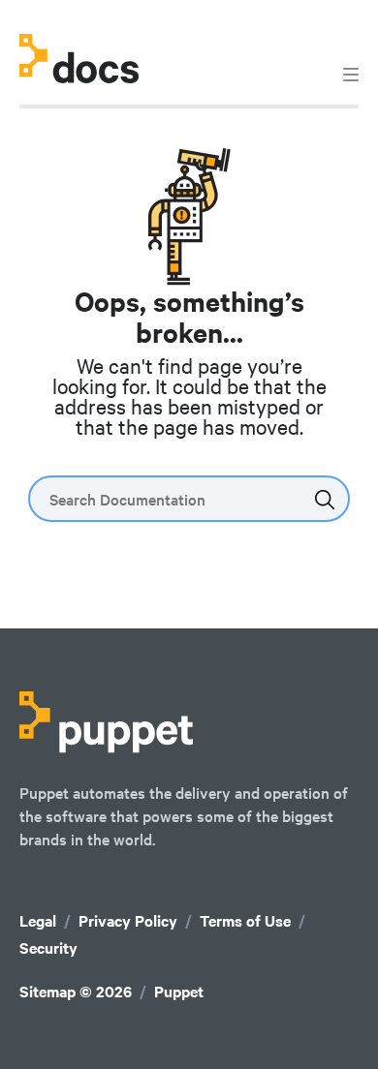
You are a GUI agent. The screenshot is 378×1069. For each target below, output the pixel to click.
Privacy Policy (128, 920)
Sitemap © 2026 (75, 991)
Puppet (179, 991)
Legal (37, 920)
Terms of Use (245, 920)
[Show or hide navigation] (351, 73)
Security (48, 947)
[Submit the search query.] (324, 499)
